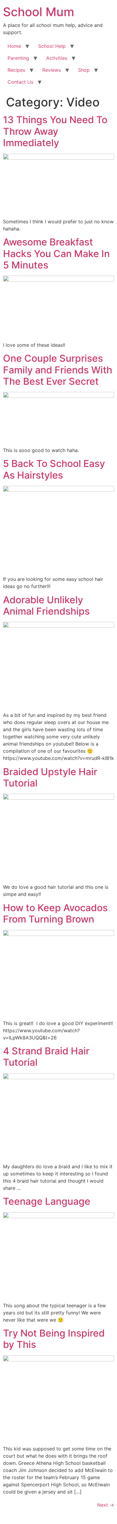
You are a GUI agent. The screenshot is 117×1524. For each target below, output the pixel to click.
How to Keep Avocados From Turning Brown (55, 913)
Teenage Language (46, 1201)
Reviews (51, 70)
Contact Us (20, 82)
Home (14, 46)
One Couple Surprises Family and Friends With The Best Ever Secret (57, 369)
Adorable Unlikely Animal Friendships (46, 605)
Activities (56, 58)
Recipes (16, 70)
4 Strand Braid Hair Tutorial (46, 1056)
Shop (84, 70)
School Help (52, 46)
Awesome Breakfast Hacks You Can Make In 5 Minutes (56, 253)
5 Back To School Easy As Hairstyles (54, 469)
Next (105, 1505)
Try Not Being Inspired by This (54, 1338)
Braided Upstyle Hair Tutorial (50, 777)
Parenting (18, 58)
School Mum (38, 11)
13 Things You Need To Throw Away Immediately (55, 131)
